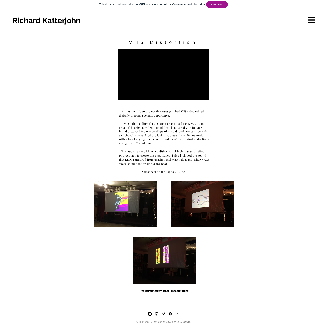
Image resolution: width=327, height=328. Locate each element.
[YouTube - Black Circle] (150, 314)
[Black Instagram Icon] (157, 314)
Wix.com (185, 321)
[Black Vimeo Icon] (163, 314)
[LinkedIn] (177, 314)
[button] (311, 20)
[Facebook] (170, 314)
